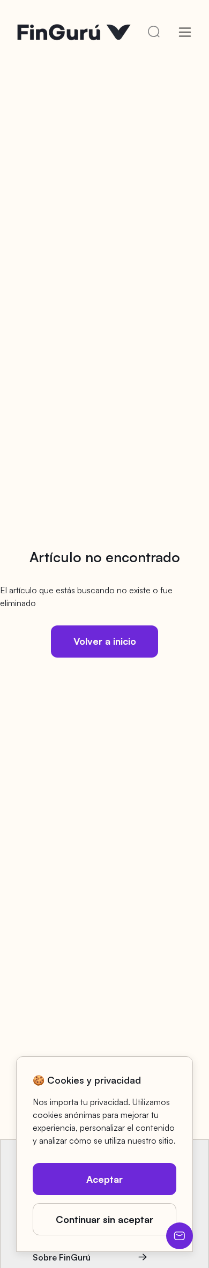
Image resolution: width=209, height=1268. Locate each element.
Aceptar (104, 1179)
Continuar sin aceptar (104, 1219)
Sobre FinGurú (62, 1257)
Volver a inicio (104, 641)
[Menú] (185, 32)
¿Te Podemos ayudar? (179, 1235)
